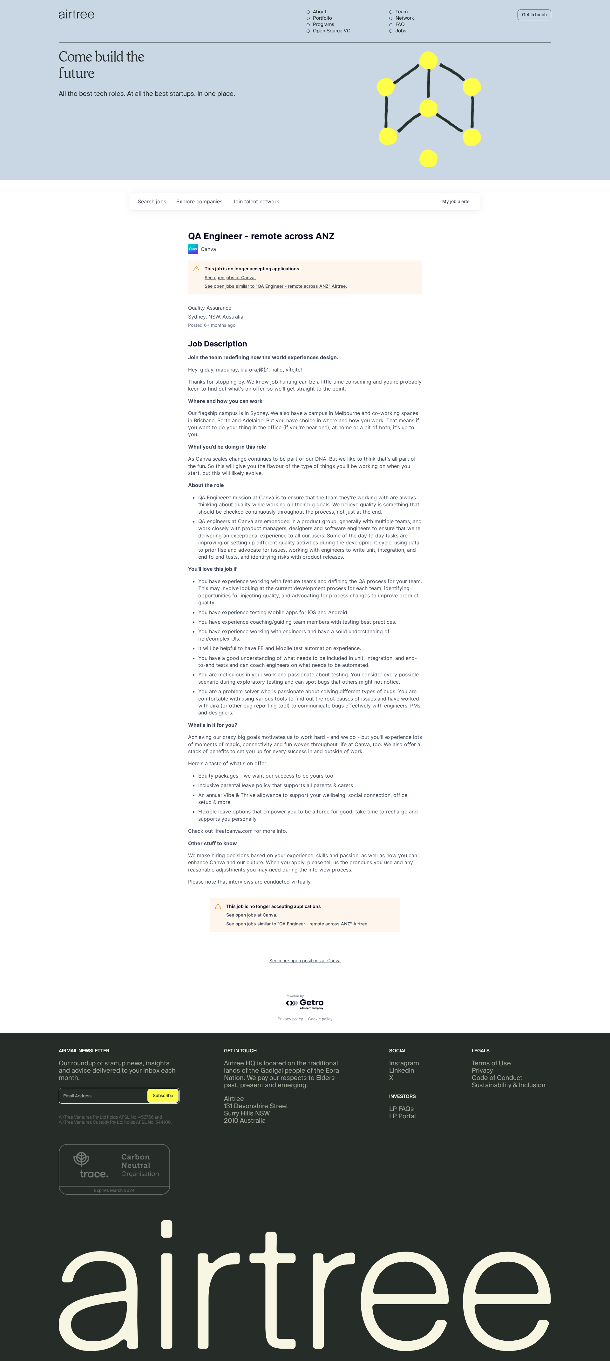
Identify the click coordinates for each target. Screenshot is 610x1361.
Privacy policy (290, 1018)
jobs (152, 201)
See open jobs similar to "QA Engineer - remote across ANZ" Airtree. (276, 286)
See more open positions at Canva (305, 960)
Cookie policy (320, 1018)
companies (199, 201)
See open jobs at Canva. (230, 277)
